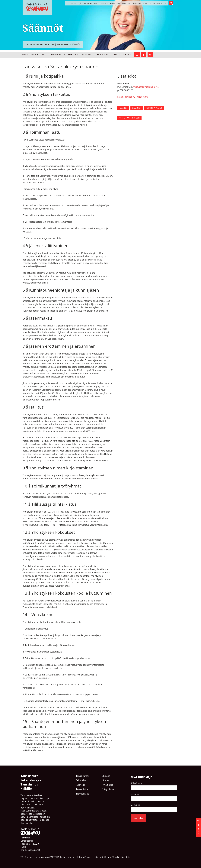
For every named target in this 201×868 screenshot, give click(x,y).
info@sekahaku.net (30, 849)
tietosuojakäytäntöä (104, 857)
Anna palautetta (142, 3)
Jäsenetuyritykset (89, 3)
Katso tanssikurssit (129, 117)
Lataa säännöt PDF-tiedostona (132, 96)
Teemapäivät (87, 54)
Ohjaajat (127, 54)
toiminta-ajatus (154, 108)
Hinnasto (56, 54)
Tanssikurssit (29, 54)
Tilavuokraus (108, 3)
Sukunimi (136, 804)
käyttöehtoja (123, 857)
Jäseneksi (115, 54)
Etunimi (135, 793)
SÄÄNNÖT (136, 108)
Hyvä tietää (102, 54)
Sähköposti (137, 782)
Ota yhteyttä (198, 827)
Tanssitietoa (159, 3)
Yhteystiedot (124, 3)
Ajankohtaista (71, 54)
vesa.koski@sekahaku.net (146, 86)
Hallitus (123, 108)
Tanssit (44, 54)
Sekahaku (72, 3)
